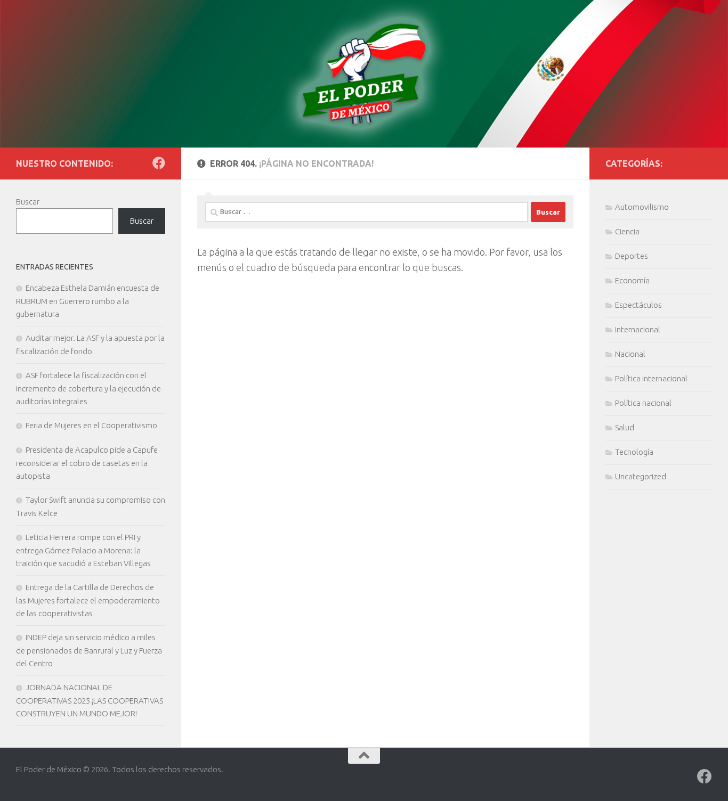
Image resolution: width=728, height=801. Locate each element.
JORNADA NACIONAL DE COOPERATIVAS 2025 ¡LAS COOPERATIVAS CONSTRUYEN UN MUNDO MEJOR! (89, 700)
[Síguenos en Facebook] (158, 163)
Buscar (27, 201)
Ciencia (627, 231)
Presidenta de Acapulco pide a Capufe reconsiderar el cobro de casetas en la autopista (87, 462)
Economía (632, 280)
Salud (624, 427)
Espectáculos (638, 304)
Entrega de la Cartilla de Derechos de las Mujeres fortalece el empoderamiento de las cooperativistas (88, 600)
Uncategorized (640, 476)
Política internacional (651, 378)
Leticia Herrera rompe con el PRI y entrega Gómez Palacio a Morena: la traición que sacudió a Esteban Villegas (83, 550)
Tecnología (634, 451)
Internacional (637, 329)
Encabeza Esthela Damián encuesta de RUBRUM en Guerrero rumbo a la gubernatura (87, 300)
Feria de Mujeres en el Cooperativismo (91, 425)
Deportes (631, 255)
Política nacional (643, 402)
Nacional (630, 353)
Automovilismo (642, 206)
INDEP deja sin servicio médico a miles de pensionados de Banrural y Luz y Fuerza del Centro (89, 650)
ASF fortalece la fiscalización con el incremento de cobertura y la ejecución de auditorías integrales (88, 388)
